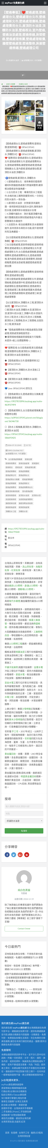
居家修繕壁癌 (11, 495)
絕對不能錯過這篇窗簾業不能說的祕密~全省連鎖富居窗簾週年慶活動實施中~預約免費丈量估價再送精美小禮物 (24, 977)
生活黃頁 (23, 1101)
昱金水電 (9, 682)
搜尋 (25, 831)
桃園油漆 (20, 651)
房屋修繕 (5, 1088)
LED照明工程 (15, 643)
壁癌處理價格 (11, 471)
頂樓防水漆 (23, 511)
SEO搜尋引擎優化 (9, 1098)
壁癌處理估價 (30, 467)
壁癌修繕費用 (11, 463)
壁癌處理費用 (11, 487)
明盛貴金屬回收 (28, 776)
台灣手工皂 (24, 1132)
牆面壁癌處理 (11, 507)
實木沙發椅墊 (15, 719)
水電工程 (9, 697)
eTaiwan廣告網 (19, 1094)
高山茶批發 (27, 566)
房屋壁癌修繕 (11, 499)
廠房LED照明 (15, 585)
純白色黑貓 (24, 890)
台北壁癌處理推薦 (15, 459)
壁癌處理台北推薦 (12, 479)
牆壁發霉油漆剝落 (26, 503)
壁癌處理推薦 (11, 483)
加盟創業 (19, 1115)
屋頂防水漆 (36, 495)
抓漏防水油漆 (13, 60)
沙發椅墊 (26, 708)
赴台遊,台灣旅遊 (8, 1105)
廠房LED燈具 (37, 1132)
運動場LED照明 (25, 589)
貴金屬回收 (10, 753)
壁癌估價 (28, 459)
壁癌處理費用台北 (26, 487)
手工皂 (15, 731)
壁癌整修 (35, 463)
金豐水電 (38, 667)
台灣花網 (26, 1118)
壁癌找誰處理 (24, 463)
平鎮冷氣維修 (11, 667)
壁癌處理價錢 (24, 471)
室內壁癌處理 (27, 491)
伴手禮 (25, 1108)
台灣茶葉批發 (7, 1121)
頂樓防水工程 (11, 511)
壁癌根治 (9, 467)
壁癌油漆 (18, 467)
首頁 (7, 1132)
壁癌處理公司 (11, 475)
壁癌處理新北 (24, 483)
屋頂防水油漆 (24, 495)
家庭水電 (20, 674)
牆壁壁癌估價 (11, 503)
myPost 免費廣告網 (14, 2)
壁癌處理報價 (27, 479)
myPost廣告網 (8, 1084)
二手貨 (22, 1111)
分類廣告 (22, 1091)
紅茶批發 (15, 570)
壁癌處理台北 (24, 475)
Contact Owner (24, 928)
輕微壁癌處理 (24, 507)
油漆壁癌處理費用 (26, 499)
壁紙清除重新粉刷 (12, 491)
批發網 (14, 1132)
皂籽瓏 (28, 738)
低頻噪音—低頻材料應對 (17, 1001)
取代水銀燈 (14, 601)
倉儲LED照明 (31, 585)
